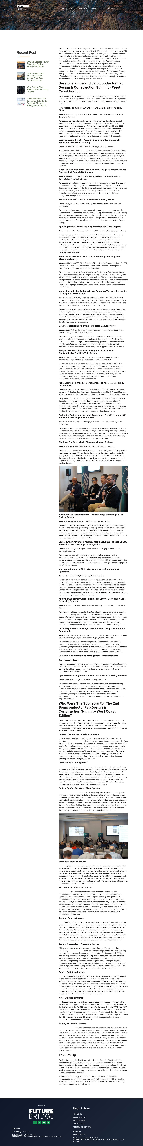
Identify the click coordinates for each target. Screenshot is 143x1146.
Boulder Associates (75, 951)
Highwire (62, 866)
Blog (94, 8)
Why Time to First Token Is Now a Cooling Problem (37, 89)
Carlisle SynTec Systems (68, 792)
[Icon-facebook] (35, 1122)
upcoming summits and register (103, 1084)
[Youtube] (44, 1122)
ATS (60, 1002)
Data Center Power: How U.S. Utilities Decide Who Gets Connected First (36, 76)
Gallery (111, 8)
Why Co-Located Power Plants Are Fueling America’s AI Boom (38, 64)
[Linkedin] (48, 1122)
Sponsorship (83, 8)
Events (61, 8)
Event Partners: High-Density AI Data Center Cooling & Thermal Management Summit (37, 102)
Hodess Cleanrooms (75, 741)
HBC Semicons (64, 892)
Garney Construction (67, 1028)
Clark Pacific (64, 767)
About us (71, 8)
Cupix (61, 976)
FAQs (102, 8)
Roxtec (61, 922)
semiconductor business (117, 438)
